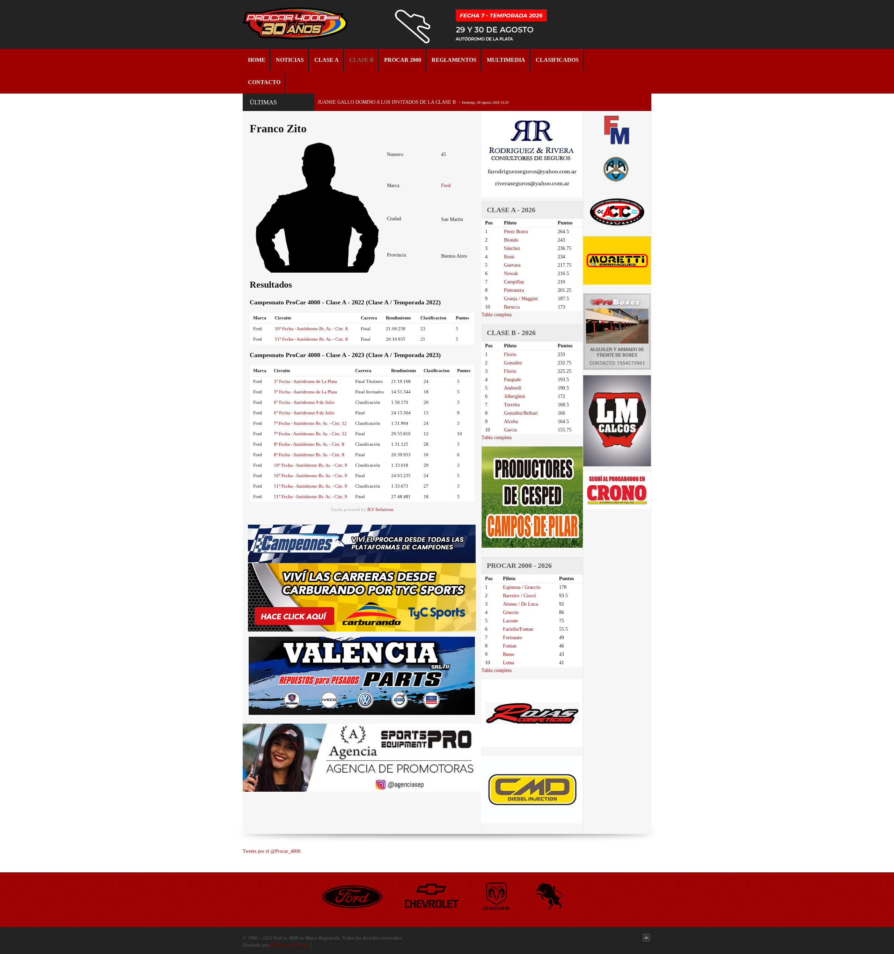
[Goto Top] (646, 937)
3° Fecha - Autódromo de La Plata (305, 381)
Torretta (512, 404)
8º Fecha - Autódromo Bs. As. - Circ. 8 (309, 444)
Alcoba (511, 421)
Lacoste (510, 620)
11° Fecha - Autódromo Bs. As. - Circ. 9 (310, 486)
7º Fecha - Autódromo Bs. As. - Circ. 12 (310, 423)
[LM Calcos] (617, 420)
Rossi (509, 256)
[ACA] (617, 168)
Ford (445, 185)
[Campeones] (362, 543)
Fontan (509, 646)
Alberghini (514, 396)
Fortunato (512, 637)
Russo (508, 654)
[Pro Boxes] (617, 331)
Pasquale (512, 379)
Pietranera (514, 290)
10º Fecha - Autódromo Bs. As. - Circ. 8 (311, 328)
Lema (508, 662)
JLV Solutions (380, 509)
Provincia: (397, 255)
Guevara (512, 265)
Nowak (511, 273)
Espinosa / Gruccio (521, 587)
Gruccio (511, 612)
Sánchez (512, 248)
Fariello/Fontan (518, 629)
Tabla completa (497, 314)
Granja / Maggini (521, 298)
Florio (510, 354)
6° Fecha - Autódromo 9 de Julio (304, 402)
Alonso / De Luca (520, 604)
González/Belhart (521, 413)
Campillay (514, 281)
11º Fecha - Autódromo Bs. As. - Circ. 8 (311, 339)
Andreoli (512, 388)
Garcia (510, 429)
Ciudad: (394, 218)
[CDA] (617, 211)
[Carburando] (362, 597)
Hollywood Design (288, 945)
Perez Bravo (516, 231)
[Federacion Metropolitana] (617, 129)
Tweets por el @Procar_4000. (272, 851)
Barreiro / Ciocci (519, 595)
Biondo (511, 240)
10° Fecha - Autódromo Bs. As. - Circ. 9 (310, 465)
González (513, 362)
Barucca (512, 307)
